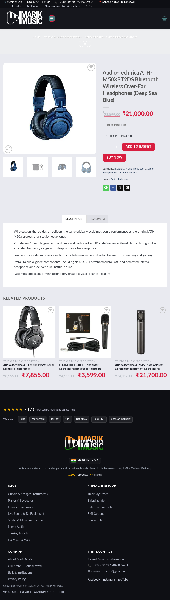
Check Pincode (119, 136)
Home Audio (16, 526)
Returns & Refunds (100, 507)
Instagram (108, 579)
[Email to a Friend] (127, 188)
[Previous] (10, 108)
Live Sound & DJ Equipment (26, 513)
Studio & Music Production (62, 37)
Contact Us (95, 520)
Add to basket (138, 146)
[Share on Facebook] (113, 188)
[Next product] (82, 44)
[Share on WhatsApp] (106, 188)
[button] (52, 18)
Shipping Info (96, 500)
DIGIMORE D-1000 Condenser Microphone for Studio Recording (80, 367)
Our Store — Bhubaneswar (25, 566)
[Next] (89, 108)
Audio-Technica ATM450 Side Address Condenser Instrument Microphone (139, 367)
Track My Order (98, 494)
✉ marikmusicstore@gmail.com (63, 6)
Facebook (94, 579)
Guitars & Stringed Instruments (28, 494)
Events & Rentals (19, 540)
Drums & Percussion (21, 507)
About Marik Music (20, 559)
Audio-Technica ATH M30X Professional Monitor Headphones (28, 367)
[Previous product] (88, 44)
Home (36, 37)
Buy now (114, 157)
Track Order (14, 6)
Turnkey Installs (18, 533)
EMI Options (33, 6)
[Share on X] (120, 188)
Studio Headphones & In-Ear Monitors (111, 37)
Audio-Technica (119, 179)
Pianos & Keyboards (20, 500)
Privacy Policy (17, 579)
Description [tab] (74, 219)
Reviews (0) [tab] (97, 219)
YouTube (123, 579)
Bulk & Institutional (20, 572)
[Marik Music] (30, 18)
